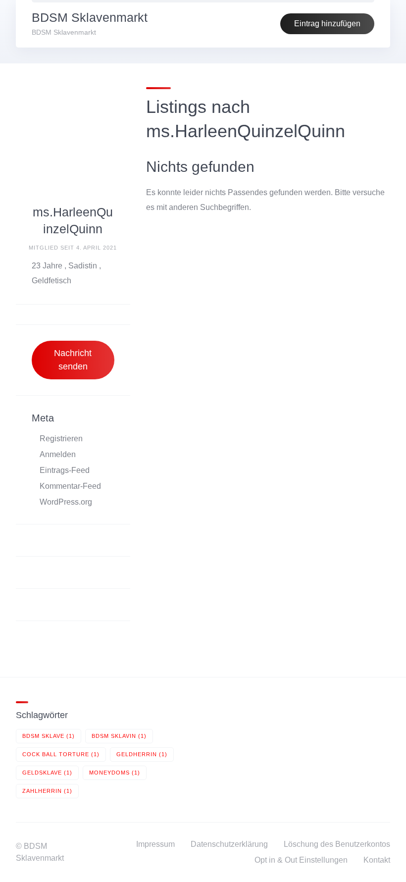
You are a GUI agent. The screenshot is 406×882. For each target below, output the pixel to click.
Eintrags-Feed (65, 470)
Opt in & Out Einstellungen (301, 860)
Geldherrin (141, 754)
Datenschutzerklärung (229, 844)
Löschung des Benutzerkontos (337, 844)
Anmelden (58, 454)
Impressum (155, 844)
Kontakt (376, 860)
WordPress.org (66, 502)
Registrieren (61, 438)
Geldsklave (47, 773)
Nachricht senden (73, 359)
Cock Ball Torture (61, 754)
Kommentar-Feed (70, 486)
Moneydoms (114, 773)
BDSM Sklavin (119, 736)
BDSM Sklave (48, 736)
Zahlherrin (47, 791)
